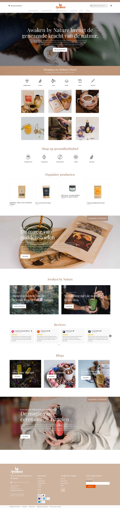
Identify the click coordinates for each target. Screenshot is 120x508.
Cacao (39, 487)
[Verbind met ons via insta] (11, 482)
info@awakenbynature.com (16, 490)
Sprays (39, 492)
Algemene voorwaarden (42, 506)
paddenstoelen (27, 85)
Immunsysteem (60, 161)
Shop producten (46, 11)
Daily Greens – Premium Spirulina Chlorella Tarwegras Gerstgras (70, 196)
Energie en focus (28, 161)
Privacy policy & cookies (55, 506)
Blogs (81, 11)
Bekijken (32, 103)
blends (66, 85)
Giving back (73, 11)
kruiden (40, 85)
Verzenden (24, 506)
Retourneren (32, 506)
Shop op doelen (33, 11)
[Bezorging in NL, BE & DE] (9, 5)
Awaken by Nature (60, 11)
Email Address (89, 481)
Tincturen (40, 478)
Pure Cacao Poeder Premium (43, 203)
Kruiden (40, 485)
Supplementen (41, 481)
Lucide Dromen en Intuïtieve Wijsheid (91, 372)
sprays (79, 85)
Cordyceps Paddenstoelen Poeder (96, 203)
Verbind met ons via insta (21, 482)
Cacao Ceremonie (56, 372)
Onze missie (64, 481)
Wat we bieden (64, 483)
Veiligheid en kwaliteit (15, 506)
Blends (39, 490)
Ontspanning (44, 161)
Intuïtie (76, 161)
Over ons (63, 478)
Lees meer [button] (13, 340)
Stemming (91, 161)
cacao (53, 85)
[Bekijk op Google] (12, 331)
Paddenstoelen (41, 483)
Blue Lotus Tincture (23, 372)
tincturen (93, 85)
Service (88, 11)
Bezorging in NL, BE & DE (16, 5)
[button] (10, 336)
